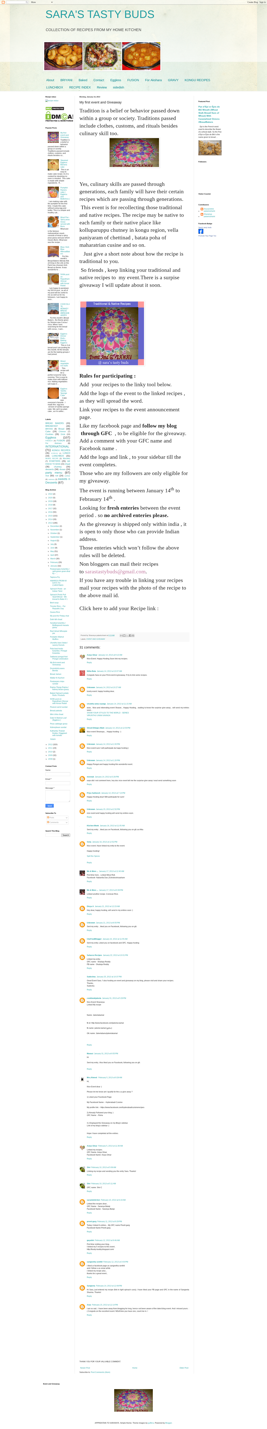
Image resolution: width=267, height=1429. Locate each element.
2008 (50, 759)
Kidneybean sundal (58, 727)
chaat (67, 464)
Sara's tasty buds (205, 227)
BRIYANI (66, 80)
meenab (90, 777)
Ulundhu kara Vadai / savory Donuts (59, 644)
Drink (63, 434)
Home (134, 1368)
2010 (50, 752)
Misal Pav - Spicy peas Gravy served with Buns (65, 221)
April (52, 555)
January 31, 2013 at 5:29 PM (114, 998)
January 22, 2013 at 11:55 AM (115, 939)
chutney (58, 466)
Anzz (89, 1305)
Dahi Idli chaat (56, 619)
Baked (83, 80)
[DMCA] (54, 110)
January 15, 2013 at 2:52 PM (108, 809)
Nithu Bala (91, 671)
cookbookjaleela (94, 998)
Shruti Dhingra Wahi (95, 728)
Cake (48, 431)
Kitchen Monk (93, 826)
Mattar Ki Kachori (57, 678)
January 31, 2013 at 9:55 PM (106, 1053)
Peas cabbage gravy (58, 724)
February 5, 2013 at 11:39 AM (110, 1146)
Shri (88, 1167)
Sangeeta (91, 1286)
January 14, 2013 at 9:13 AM (110, 655)
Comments (54, 822)
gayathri (90, 1240)
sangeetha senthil (94, 1262)
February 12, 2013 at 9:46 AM (107, 1240)
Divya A (90, 906)
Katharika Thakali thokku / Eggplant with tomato (58, 733)
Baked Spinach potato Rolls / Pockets (59, 694)
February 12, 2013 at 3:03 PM (115, 1262)
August (53, 540)
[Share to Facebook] (130, 635)
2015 (50, 516)
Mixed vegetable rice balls (64, 363)
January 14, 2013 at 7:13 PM (113, 793)
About (50, 80)
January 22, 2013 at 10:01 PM (115, 955)
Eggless (115, 80)
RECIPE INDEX (80, 87)
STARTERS (54, 461)
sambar (67, 476)
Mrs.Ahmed (92, 1077)
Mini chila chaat (56, 714)
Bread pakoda (56, 711)
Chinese (62, 431)
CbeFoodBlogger (94, 939)
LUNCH (66, 453)
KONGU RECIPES (197, 80)
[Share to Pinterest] (133, 635)
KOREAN (54, 453)
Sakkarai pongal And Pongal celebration (59, 658)
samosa (51, 479)
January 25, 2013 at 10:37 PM (109, 977)
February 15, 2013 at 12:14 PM (105, 1305)
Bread (61, 429)
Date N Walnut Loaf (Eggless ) (58, 719)
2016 (50, 512)
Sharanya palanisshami (209, 215)
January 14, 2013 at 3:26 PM (107, 777)
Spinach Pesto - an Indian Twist (58, 590)
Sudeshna (91, 977)
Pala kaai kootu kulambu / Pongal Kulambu (58, 651)
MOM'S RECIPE (51, 458)
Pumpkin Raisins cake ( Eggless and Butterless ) (65, 193)
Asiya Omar (92, 655)
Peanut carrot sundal (59, 707)
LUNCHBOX (54, 87)
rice (47, 475)
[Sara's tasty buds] (200, 233)
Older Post (184, 1368)
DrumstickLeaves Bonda (57, 669)
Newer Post (85, 1368)
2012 (50, 744)
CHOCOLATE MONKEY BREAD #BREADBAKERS (65, 309)
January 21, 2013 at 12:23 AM (107, 906)
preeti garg (91, 1221)
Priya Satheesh (93, 793)
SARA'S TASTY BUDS (100, 14)
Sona (89, 842)
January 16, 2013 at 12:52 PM (104, 842)
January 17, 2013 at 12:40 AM (111, 871)
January (54, 566)
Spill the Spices (93, 856)
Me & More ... (92, 871)
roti (56, 475)
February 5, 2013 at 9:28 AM (110, 1077)
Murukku (66, 458)
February (54, 562)
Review (102, 87)
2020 (50, 498)
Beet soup (54, 603)
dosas (62, 469)
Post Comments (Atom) (100, 1372)
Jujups (53, 739)
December (55, 526)
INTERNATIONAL (57, 446)
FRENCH (49, 441)
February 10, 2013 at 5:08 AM (103, 1167)
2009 (50, 755)
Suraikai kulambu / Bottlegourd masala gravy (59, 625)
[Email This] (121, 635)
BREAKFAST (51, 426)
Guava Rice (55, 612)
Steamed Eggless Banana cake (64, 163)
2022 (50, 494)
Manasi (90, 1053)
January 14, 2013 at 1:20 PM (108, 760)
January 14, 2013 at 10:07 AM (109, 671)
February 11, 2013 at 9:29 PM (109, 1221)
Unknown (91, 687)
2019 (50, 501)
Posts (51, 818)
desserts (49, 469)
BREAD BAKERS (54, 423)
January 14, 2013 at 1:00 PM (108, 744)
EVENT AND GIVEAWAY (96, 639)
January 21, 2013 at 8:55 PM (108, 923)
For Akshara (153, 80)
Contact (98, 80)
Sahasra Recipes (94, 955)
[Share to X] (127, 635)
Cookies (49, 434)
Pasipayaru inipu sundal (57, 682)
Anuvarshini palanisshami (209, 210)
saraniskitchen (93, 1200)
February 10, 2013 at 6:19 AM (113, 1200)
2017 (50, 508)
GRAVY (173, 80)
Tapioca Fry (55, 577)
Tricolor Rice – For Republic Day (58, 607)
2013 (50, 523)
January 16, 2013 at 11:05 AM (112, 826)
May (52, 551)
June (52, 548)
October (53, 533)
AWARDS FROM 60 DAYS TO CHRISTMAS (58, 583)
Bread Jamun (55, 674)
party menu (53, 472)
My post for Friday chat (59, 616)
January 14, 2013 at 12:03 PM (117, 728)
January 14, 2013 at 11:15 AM (119, 704)
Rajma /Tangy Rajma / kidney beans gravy (59, 688)
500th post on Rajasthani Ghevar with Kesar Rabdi (65, 280)
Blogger (168, 1423)
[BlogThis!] (124, 635)
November (55, 530)
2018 (50, 505)
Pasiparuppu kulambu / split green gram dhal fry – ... (60, 571)
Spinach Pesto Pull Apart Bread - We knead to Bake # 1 (59, 597)
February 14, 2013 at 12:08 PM (109, 1286)
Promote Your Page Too (207, 236)
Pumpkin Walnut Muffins (57, 638)
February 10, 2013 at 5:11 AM (103, 1184)
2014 (50, 519)
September (55, 537)
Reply (89, 662)
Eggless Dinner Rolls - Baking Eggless (63, 338)
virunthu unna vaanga (96, 704)
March (53, 559)
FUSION (133, 80)
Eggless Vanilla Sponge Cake (63, 392)
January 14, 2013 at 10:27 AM (108, 687)
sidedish (118, 87)
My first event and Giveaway (64, 135)
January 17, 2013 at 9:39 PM (111, 890)
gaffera (151, 1423)
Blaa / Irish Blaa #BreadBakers (65, 250)
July (52, 544)
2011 (50, 748)
